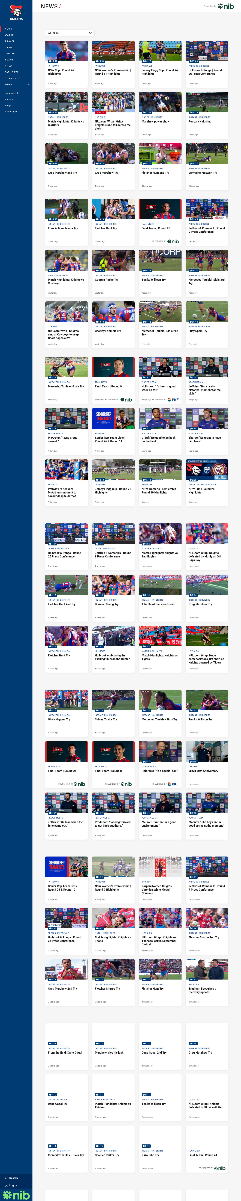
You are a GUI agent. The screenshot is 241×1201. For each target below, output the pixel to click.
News (8, 28)
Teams (9, 59)
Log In (13, 1185)
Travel (10, 41)
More (8, 84)
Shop (8, 105)
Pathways (12, 72)
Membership (12, 93)
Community (13, 78)
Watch (9, 35)
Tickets (9, 99)
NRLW (8, 66)
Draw (8, 47)
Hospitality (11, 111)
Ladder (10, 53)
